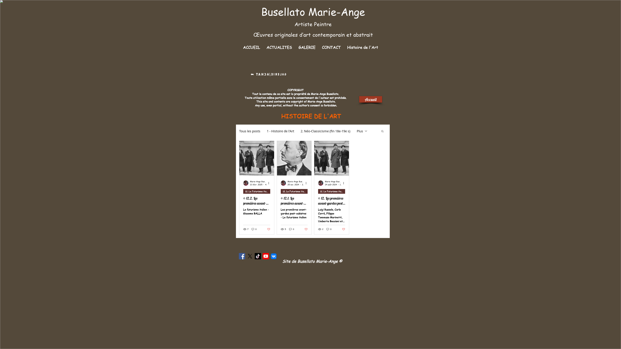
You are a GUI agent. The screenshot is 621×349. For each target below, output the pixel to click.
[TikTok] (258, 256)
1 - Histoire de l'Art (280, 131)
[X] (250, 256)
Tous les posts (249, 131)
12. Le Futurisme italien (257, 191)
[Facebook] (242, 256)
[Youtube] (266, 256)
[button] (307, 47)
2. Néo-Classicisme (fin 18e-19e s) (325, 131)
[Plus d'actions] (270, 183)
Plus (360, 131)
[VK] (274, 256)
